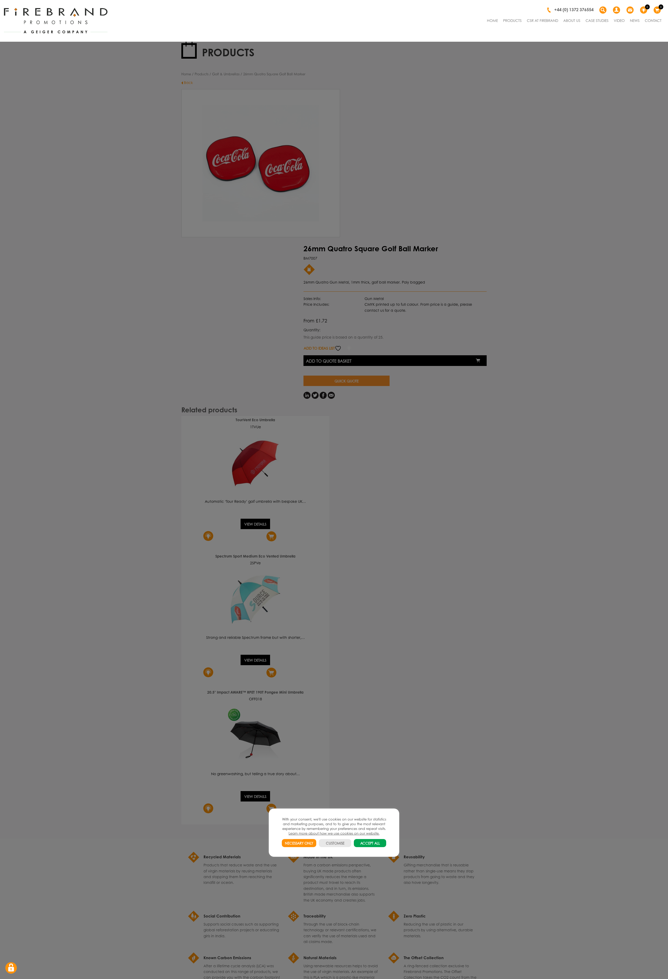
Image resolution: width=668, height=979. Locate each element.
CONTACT (653, 20)
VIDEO (619, 20)
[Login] (617, 10)
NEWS (635, 20)
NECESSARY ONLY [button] (299, 843)
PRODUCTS (512, 20)
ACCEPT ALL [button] (370, 843)
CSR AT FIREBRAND (542, 20)
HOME (492, 20)
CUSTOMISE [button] (335, 843)
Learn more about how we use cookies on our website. (334, 833)
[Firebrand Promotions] (56, 21)
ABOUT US (571, 20)
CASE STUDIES (597, 20)
